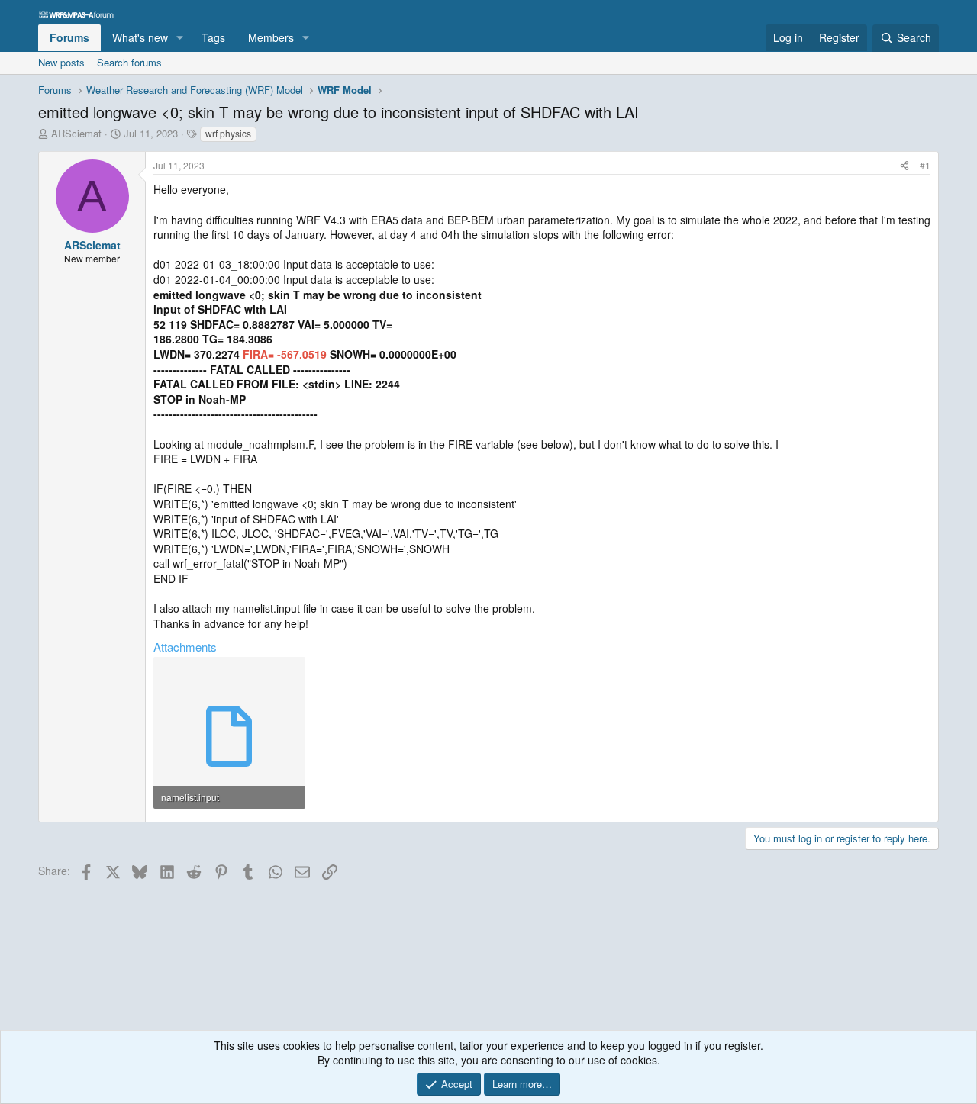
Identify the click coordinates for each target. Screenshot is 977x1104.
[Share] (904, 166)
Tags (213, 37)
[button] (179, 38)
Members (271, 37)
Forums (69, 37)
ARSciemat (76, 133)
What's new (140, 37)
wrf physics (228, 133)
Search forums (129, 62)
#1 (925, 165)
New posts (61, 62)
